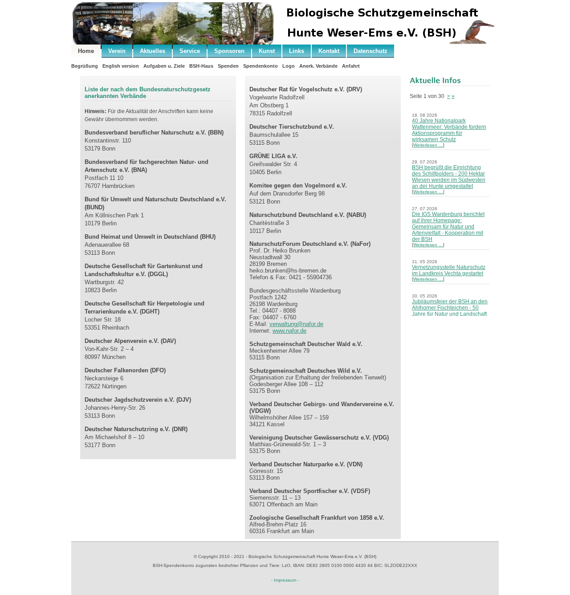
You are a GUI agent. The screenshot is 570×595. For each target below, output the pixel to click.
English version (120, 66)
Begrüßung (84, 66)
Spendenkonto (260, 66)
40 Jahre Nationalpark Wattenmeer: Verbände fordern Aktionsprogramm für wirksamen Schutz (449, 130)
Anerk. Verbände (318, 66)
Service (189, 51)
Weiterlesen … (428, 145)
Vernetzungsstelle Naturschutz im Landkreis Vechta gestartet (448, 270)
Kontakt (328, 51)
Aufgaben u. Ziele (164, 66)
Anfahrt (351, 66)
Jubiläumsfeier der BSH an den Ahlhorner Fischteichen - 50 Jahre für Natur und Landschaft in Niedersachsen (450, 310)
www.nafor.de (289, 330)
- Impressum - (285, 580)
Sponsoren (229, 51)
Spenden (228, 66)
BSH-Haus (201, 66)
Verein (117, 51)
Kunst (267, 51)
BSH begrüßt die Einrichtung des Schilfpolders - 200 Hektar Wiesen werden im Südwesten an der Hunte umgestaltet (448, 176)
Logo (288, 66)
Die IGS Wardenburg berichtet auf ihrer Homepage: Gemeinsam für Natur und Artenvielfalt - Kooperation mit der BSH (448, 226)
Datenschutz (370, 51)
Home (86, 51)
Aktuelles (152, 51)
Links (296, 51)
